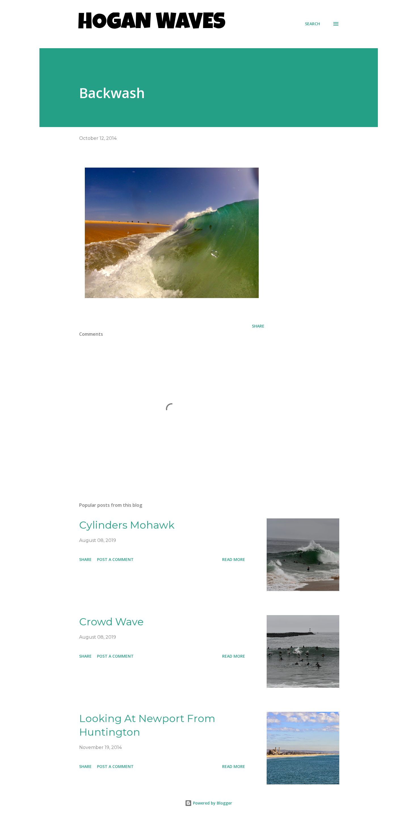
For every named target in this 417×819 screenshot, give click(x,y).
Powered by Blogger (212, 803)
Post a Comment (115, 559)
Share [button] (258, 326)
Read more (233, 559)
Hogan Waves (152, 23)
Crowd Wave (111, 621)
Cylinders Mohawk (126, 525)
